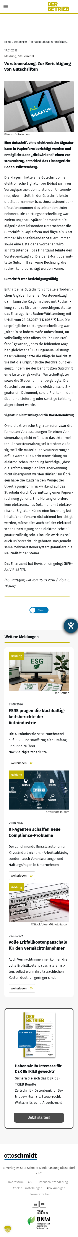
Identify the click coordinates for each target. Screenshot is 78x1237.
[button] (8, 1229)
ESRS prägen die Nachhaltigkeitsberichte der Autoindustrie (39, 709)
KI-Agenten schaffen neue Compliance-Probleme (39, 825)
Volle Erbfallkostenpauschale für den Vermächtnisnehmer (39, 938)
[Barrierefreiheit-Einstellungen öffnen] (71, 626)
